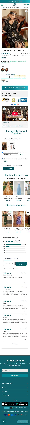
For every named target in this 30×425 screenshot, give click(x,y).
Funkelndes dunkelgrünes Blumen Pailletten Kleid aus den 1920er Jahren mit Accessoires (7, 229)
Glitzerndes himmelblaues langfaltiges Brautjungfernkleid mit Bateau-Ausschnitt (18, 197)
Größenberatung (11, 74)
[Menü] (2, 5)
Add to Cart (8, 168)
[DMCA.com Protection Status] (8, 408)
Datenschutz (24, 411)
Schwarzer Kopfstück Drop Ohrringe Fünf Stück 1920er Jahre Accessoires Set (15, 158)
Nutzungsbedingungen (12, 411)
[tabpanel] (15, 28)
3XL (24, 77)
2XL (19, 77)
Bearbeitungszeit (6, 93)
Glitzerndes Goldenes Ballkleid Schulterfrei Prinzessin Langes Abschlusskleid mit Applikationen (8, 197)
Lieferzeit (5, 95)
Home (3, 7)
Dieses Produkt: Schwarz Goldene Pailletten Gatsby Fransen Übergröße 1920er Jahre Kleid (15, 152)
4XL (3, 81)
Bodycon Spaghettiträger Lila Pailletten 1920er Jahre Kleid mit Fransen (18, 229)
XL (15, 77)
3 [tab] (9, 47)
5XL (7, 81)
